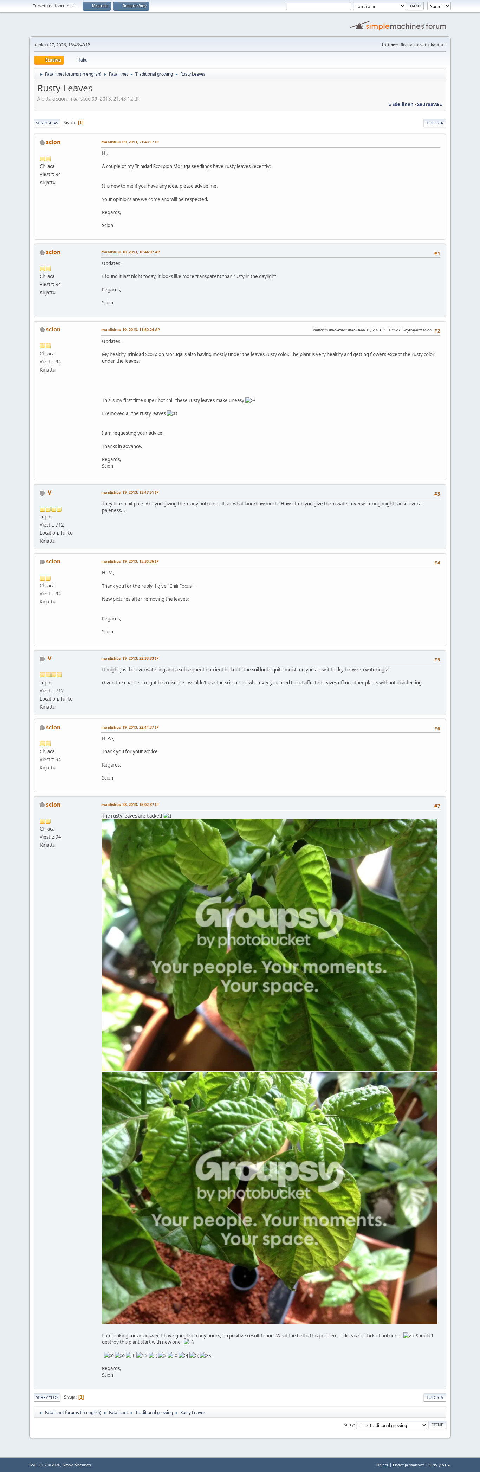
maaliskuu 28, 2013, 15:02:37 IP (130, 804)
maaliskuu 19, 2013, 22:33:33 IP (130, 658)
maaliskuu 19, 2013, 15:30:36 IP (130, 561)
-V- (49, 492)
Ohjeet (382, 1464)
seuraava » (430, 104)
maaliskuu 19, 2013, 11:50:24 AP (130, 329)
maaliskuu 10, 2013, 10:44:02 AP (130, 251)
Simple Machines (76, 1465)
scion (53, 142)
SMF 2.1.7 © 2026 (44, 1465)
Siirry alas (47, 122)
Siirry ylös (47, 1397)
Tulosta (435, 122)
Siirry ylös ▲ (439, 1464)
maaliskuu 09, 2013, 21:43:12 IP (130, 141)
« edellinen (401, 104)
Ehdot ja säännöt (408, 1464)
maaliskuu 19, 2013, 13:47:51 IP (130, 492)
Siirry (349, 1425)
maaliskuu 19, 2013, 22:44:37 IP (130, 727)
